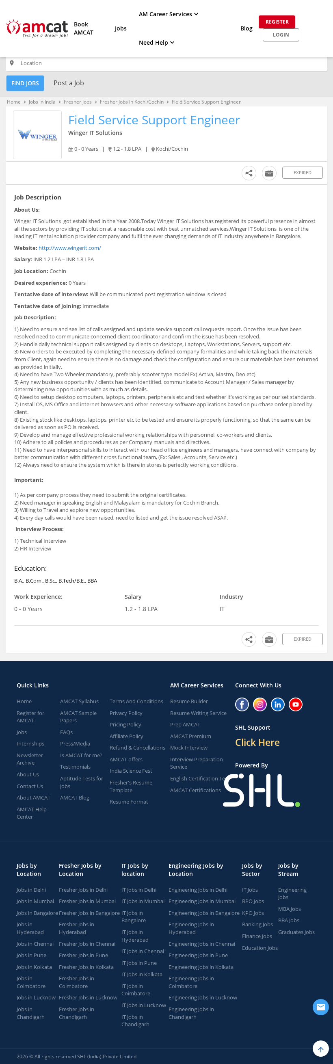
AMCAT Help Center (32, 813)
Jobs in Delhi (31, 889)
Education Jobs (260, 947)
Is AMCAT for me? (81, 755)
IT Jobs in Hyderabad (135, 935)
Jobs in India (42, 101)
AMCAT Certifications (195, 790)
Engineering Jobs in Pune (198, 955)
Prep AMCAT (185, 724)
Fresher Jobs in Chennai (87, 943)
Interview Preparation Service (196, 763)
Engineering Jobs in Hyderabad (191, 928)
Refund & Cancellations (137, 747)
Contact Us (30, 786)
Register (277, 21)
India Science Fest (131, 770)
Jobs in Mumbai (35, 901)
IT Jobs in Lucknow (143, 1005)
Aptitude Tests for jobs (81, 782)
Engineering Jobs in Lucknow (203, 997)
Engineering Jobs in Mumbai (202, 901)
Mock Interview (189, 747)
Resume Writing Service (198, 713)
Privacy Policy (126, 713)
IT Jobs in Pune (139, 962)
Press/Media (75, 743)
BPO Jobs (253, 901)
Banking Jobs (257, 924)
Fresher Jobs (78, 101)
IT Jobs (250, 889)
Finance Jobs (257, 936)
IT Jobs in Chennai (142, 951)
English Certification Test (199, 778)
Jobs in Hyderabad (30, 928)
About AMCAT (33, 797)
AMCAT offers (126, 759)
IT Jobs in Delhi (138, 889)
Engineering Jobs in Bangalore (204, 913)
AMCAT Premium (190, 736)
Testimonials (75, 766)
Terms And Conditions (136, 701)
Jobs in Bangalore (37, 913)
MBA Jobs (289, 908)
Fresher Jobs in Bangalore (89, 913)
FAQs (66, 732)
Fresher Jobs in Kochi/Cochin (132, 101)
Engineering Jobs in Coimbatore (191, 982)
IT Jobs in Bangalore (133, 916)
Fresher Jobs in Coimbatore (76, 982)
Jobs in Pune (31, 955)
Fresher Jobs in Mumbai (87, 901)
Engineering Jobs (292, 893)
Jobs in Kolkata (34, 967)
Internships (30, 743)
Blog (246, 28)
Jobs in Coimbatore (31, 982)
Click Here (257, 742)
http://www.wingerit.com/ (70, 247)
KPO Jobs (253, 913)
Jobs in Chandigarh (31, 1013)
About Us (28, 774)
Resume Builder (189, 701)
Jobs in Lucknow (36, 997)
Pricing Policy (125, 724)
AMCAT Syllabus (79, 701)
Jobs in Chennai (35, 943)
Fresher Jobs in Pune (83, 955)
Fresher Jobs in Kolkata (86, 967)
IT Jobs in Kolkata (141, 974)
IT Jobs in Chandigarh (135, 1020)
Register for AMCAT (30, 716)
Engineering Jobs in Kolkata (201, 967)
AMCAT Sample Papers (78, 716)
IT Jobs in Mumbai (142, 901)
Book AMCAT (83, 28)
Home (14, 101)
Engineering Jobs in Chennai (202, 943)
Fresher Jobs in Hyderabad (76, 928)
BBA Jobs (288, 920)
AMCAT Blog (74, 797)
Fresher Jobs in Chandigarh (76, 1013)
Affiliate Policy (126, 736)
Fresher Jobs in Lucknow (88, 997)
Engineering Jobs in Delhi (198, 889)
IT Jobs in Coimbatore (135, 989)
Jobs (121, 28)
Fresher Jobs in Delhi (83, 889)
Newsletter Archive (30, 759)
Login (281, 34)
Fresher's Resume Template (131, 786)
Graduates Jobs (296, 932)
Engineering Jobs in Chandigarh (191, 1013)
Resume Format (129, 801)
